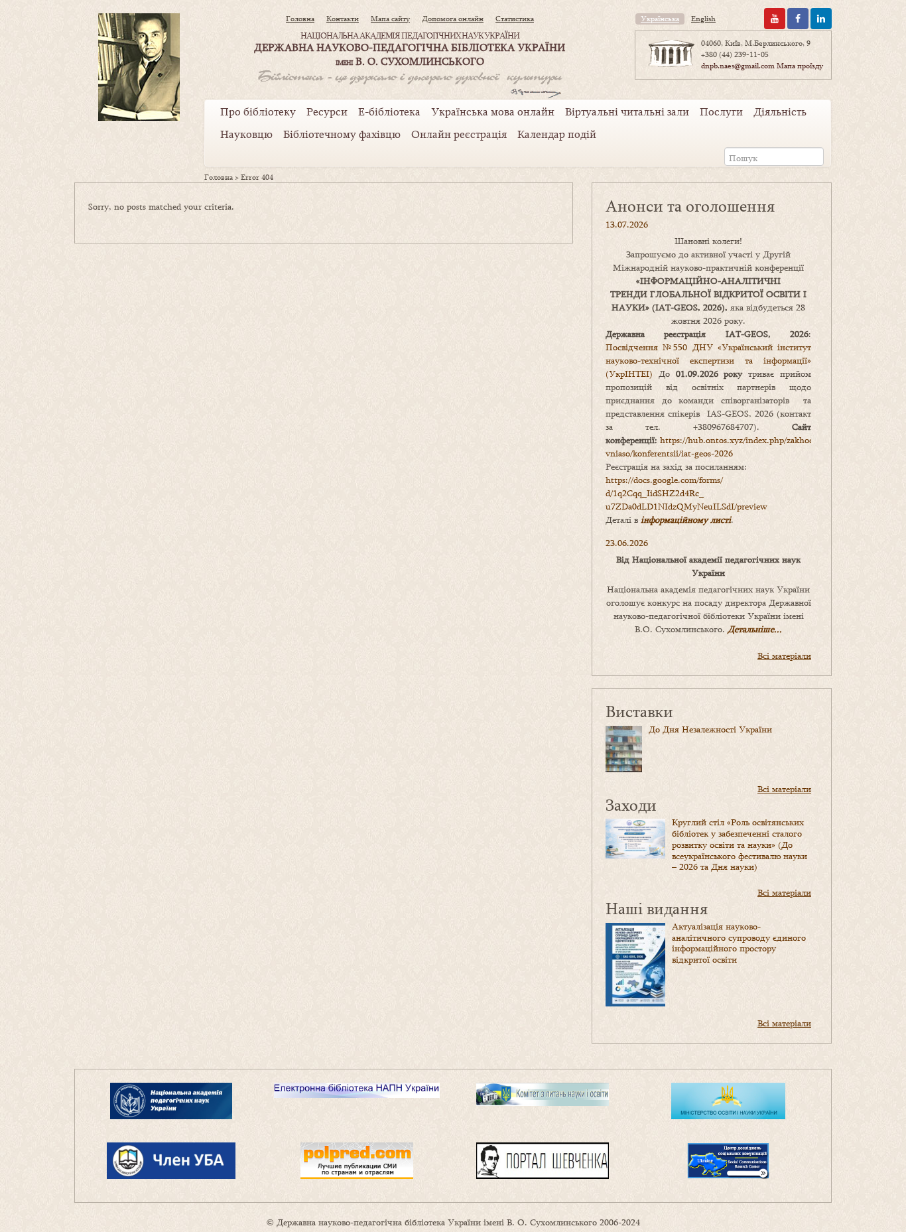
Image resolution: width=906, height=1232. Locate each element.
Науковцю (246, 134)
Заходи (631, 804)
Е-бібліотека (389, 111)
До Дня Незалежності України (710, 729)
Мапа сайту (390, 18)
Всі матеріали (784, 655)
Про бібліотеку (258, 111)
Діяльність (780, 111)
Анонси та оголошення (690, 205)
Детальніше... (755, 629)
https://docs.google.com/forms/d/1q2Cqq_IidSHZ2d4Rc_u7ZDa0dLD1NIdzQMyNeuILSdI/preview (686, 493)
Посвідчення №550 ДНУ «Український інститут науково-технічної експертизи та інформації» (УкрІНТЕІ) (708, 360)
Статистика (514, 18)
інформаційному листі (686, 519)
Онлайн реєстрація (459, 134)
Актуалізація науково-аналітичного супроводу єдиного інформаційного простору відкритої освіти (739, 942)
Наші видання (657, 908)
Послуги (721, 111)
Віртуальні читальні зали (627, 111)
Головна (300, 18)
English (703, 18)
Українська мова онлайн (492, 111)
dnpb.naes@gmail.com (738, 65)
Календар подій (556, 134)
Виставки (639, 711)
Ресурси (327, 111)
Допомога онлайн (453, 18)
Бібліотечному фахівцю (342, 134)
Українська (660, 18)
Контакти (342, 18)
